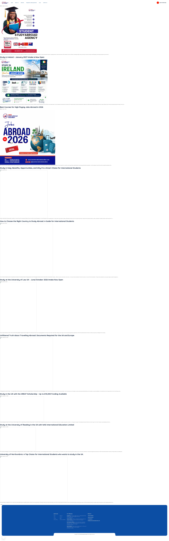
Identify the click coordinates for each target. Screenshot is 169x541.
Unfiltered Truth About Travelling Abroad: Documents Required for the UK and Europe (37, 335)
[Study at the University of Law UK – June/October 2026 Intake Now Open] (18, 307)
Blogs (60, 518)
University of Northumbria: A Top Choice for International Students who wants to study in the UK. (41, 454)
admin (1, 5)
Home (12, 2)
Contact (55, 518)
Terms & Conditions (62, 519)
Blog (40, 2)
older (1, 504)
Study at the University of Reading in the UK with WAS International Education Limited (37, 425)
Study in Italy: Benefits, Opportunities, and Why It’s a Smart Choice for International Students (40, 168)
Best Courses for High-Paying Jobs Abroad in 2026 (21, 107)
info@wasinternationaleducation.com (94, 520)
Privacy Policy (56, 519)
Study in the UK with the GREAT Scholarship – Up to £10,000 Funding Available (33, 394)
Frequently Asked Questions (31, 2)
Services (22, 2)
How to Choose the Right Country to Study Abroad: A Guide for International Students (37, 221)
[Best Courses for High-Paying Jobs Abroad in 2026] (27, 137)
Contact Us (45, 2)
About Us (16, 2)
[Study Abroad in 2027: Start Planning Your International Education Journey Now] (19, 30)
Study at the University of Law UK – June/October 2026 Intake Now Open (31, 280)
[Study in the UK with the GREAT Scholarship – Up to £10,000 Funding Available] (22, 408)
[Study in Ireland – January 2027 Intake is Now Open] (24, 81)
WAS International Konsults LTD (84, 534)
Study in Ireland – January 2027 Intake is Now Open (22, 57)
